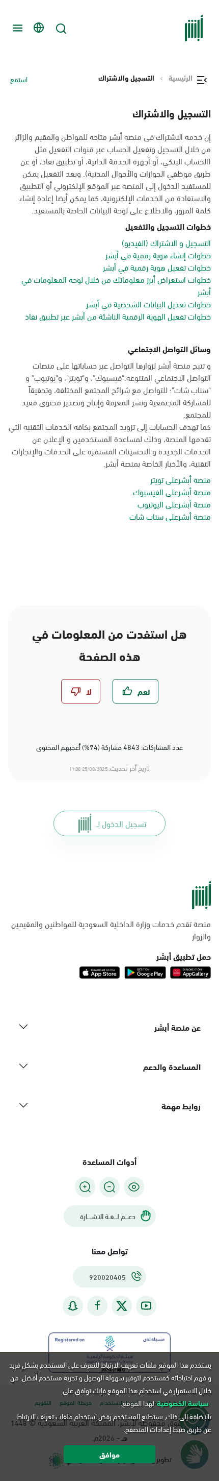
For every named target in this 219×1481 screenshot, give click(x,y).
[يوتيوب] (146, 1305)
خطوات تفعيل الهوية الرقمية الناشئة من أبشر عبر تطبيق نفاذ (118, 315)
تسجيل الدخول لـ (121, 823)
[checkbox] (135, 691)
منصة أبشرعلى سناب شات (170, 515)
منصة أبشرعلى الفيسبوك (172, 491)
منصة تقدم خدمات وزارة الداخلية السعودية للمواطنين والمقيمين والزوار (111, 929)
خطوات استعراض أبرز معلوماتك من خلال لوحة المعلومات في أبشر (116, 285)
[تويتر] (122, 1306)
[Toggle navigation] (16, 28)
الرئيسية (181, 77)
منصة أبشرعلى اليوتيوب (174, 503)
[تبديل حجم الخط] (109, 1187)
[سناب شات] (73, 1305)
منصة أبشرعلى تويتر (180, 479)
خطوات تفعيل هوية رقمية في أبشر (157, 266)
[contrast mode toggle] (134, 1187)
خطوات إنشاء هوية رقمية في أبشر (158, 254)
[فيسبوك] (97, 1305)
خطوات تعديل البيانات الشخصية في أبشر (148, 303)
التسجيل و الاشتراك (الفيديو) (166, 242)
